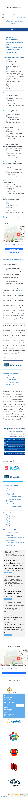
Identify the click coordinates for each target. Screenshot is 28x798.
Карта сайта (22, 17)
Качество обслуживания (12, 50)
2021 (9, 491)
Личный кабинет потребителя (14, 47)
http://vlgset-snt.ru (19, 318)
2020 (9, 489)
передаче (17, 375)
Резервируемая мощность (13, 49)
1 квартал (13, 493)
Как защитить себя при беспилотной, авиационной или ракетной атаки (14, 534)
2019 (9, 488)
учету (17, 382)
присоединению (10, 380)
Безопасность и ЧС (11, 52)
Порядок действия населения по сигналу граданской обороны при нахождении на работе (15, 544)
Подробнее (8, 572)
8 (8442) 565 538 (19, 21)
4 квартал (12, 494)
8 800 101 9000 (14, 24)
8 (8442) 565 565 (10, 21)
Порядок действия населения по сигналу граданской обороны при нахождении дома (15, 539)
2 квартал (18, 493)
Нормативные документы (12, 46)
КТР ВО (13, 515)
